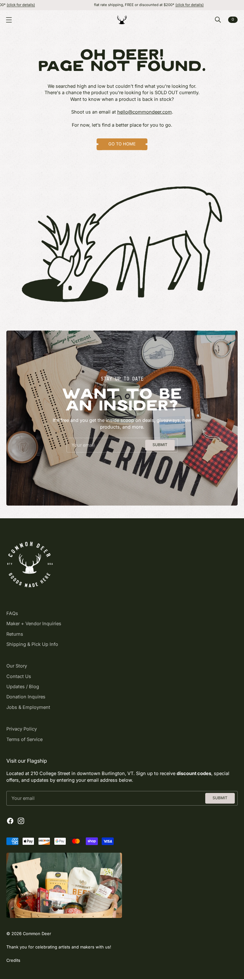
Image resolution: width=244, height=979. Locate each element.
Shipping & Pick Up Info (32, 644)
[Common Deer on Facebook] (10, 821)
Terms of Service (24, 739)
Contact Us (18, 676)
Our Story (16, 666)
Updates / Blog (22, 686)
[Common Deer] (122, 19)
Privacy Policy (21, 729)
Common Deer (37, 933)
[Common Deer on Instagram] (21, 821)
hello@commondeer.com (144, 112)
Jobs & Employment (28, 707)
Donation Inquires (25, 697)
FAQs (12, 613)
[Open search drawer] (218, 19)
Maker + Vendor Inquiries (33, 623)
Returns (14, 634)
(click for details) (171, 5)
